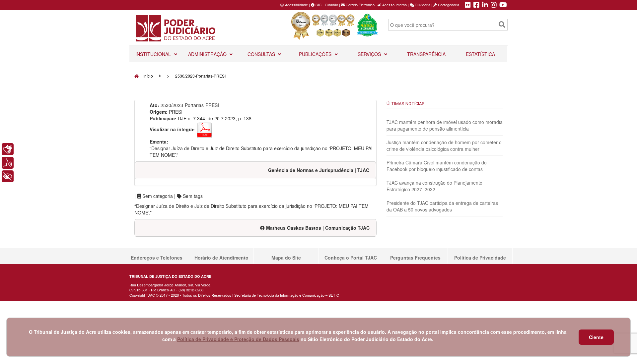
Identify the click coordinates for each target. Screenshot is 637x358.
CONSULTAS (262, 54)
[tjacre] (485, 5)
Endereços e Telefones (156, 257)
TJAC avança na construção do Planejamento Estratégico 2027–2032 (434, 186)
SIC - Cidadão (326, 4)
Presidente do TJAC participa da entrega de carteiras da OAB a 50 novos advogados (442, 206)
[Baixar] (204, 129)
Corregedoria (448, 4)
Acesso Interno (394, 4)
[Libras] (8, 149)
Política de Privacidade (480, 257)
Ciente (596, 337)
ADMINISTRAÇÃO (208, 54)
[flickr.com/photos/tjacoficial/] (467, 5)
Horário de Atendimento (221, 257)
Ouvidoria (422, 4)
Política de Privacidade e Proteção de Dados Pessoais (238, 339)
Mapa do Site (286, 257)
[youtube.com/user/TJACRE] (503, 5)
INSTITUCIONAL (153, 54)
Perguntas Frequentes (415, 257)
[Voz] (8, 163)
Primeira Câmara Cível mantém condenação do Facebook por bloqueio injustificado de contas (437, 165)
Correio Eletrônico (360, 4)
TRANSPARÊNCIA (426, 54)
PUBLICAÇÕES (316, 54)
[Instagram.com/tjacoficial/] (493, 5)
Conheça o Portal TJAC (350, 257)
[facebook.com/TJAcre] (476, 5)
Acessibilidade (296, 4)
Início (147, 76)
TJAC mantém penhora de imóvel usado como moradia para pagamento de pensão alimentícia (445, 125)
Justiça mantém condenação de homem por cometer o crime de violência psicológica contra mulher (444, 145)
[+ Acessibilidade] (8, 176)
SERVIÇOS (370, 54)
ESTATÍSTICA (480, 54)
